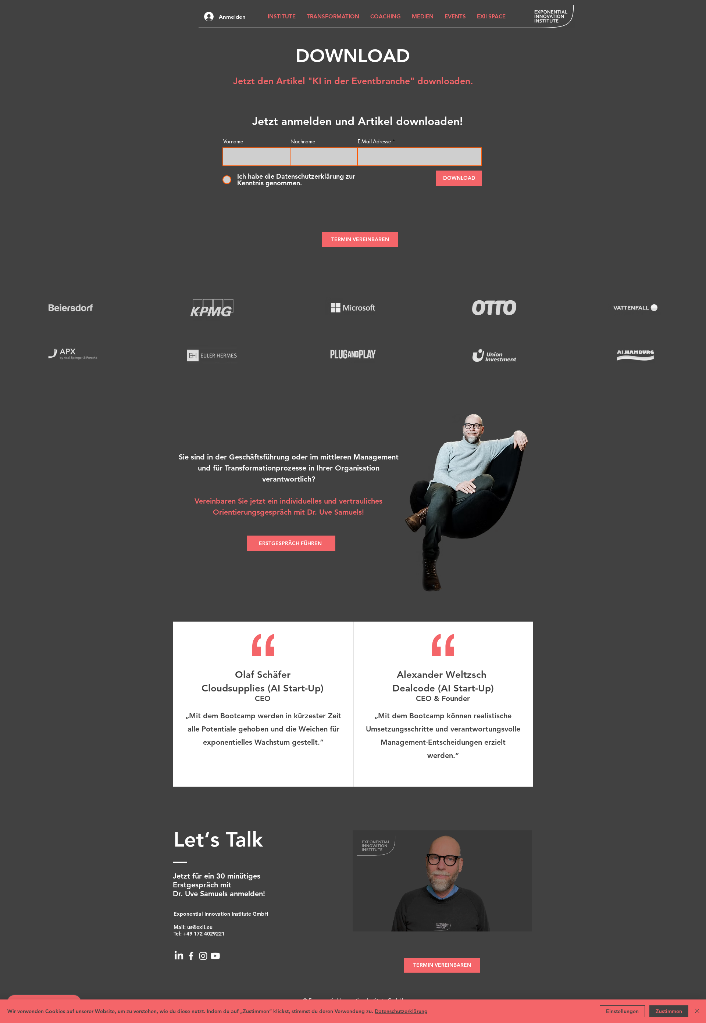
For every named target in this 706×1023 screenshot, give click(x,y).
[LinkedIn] (179, 956)
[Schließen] (697, 1011)
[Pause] (362, 921)
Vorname (233, 141)
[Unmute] (374, 921)
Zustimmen (669, 1011)
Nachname (302, 141)
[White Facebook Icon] (191, 956)
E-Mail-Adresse (374, 141)
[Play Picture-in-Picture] (509, 921)
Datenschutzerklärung (401, 1011)
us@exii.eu (200, 927)
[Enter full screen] (522, 921)
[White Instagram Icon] (203, 956)
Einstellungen (622, 1011)
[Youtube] (215, 956)
